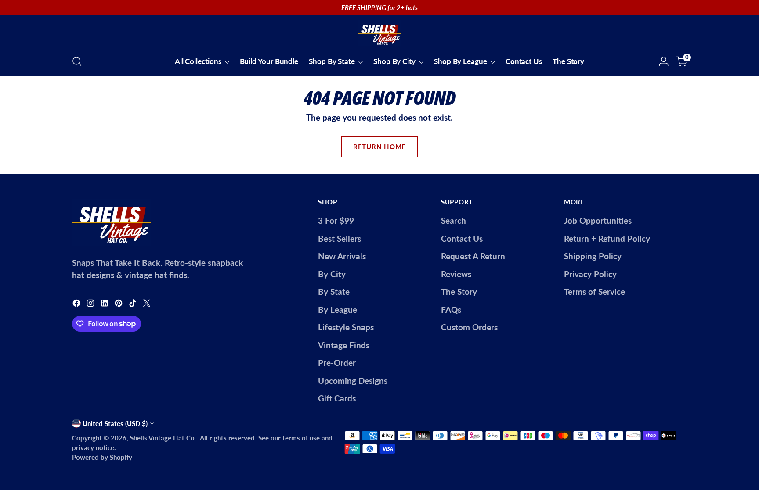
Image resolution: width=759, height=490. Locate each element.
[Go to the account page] (663, 61)
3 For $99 (336, 220)
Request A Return (473, 256)
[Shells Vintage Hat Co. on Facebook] (77, 304)
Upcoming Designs (352, 381)
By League (337, 309)
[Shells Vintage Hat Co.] (379, 33)
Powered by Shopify (102, 457)
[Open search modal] (77, 61)
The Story (459, 291)
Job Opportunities (598, 220)
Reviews (456, 274)
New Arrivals (342, 256)
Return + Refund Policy (607, 238)
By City (332, 274)
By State (334, 291)
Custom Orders (469, 327)
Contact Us (462, 238)
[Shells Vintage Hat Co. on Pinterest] (119, 304)
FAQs (451, 309)
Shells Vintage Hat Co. (163, 438)
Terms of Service (594, 291)
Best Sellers (339, 238)
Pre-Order (337, 363)
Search (453, 220)
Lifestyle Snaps (346, 327)
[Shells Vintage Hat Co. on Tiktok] (133, 304)
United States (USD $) (115, 423)
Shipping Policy (593, 256)
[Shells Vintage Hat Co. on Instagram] (91, 304)
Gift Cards (337, 398)
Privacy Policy (590, 274)
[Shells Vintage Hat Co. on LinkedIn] (105, 304)
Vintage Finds (343, 345)
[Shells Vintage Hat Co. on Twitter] (147, 304)
